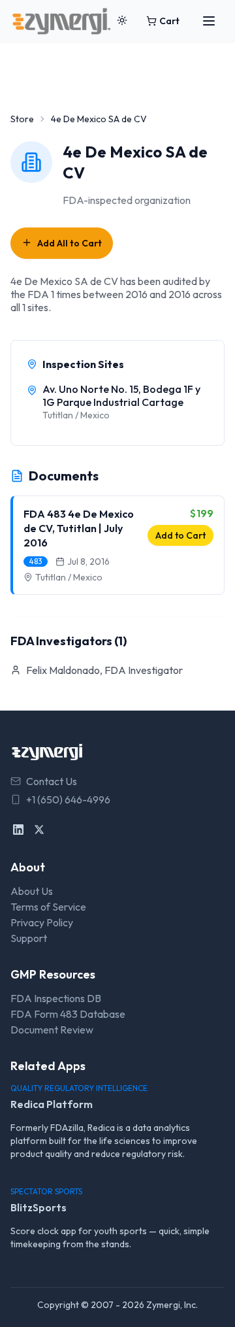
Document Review (51, 1029)
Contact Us (51, 781)
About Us (31, 891)
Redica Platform (51, 1104)
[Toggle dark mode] (122, 20)
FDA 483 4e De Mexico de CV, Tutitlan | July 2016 (79, 528)
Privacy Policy (41, 922)
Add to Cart (180, 535)
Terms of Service (48, 906)
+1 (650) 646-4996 (68, 799)
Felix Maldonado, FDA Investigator (104, 670)
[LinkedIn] (18, 829)
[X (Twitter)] (39, 829)
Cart (169, 21)
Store (22, 119)
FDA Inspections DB (55, 998)
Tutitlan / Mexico (68, 577)
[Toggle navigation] (209, 21)
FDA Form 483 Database (67, 1013)
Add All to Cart (69, 243)
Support (28, 938)
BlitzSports (38, 1207)
